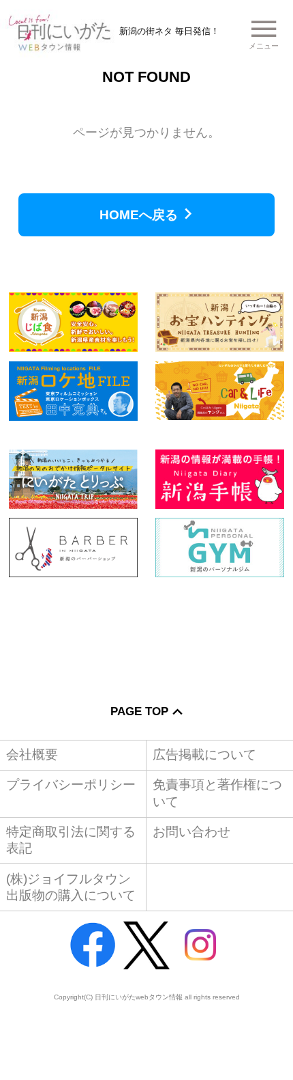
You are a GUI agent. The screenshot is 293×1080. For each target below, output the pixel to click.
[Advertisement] (146, 631)
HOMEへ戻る (138, 215)
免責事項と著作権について (217, 792)
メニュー (264, 46)
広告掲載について (204, 754)
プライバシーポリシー (71, 784)
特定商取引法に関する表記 (71, 840)
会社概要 (32, 754)
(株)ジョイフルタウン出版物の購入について (71, 887)
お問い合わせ (191, 832)
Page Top (139, 711)
